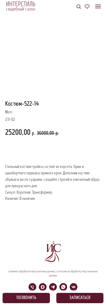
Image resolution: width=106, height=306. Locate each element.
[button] (78, 6)
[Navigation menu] (98, 6)
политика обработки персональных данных (31, 271)
